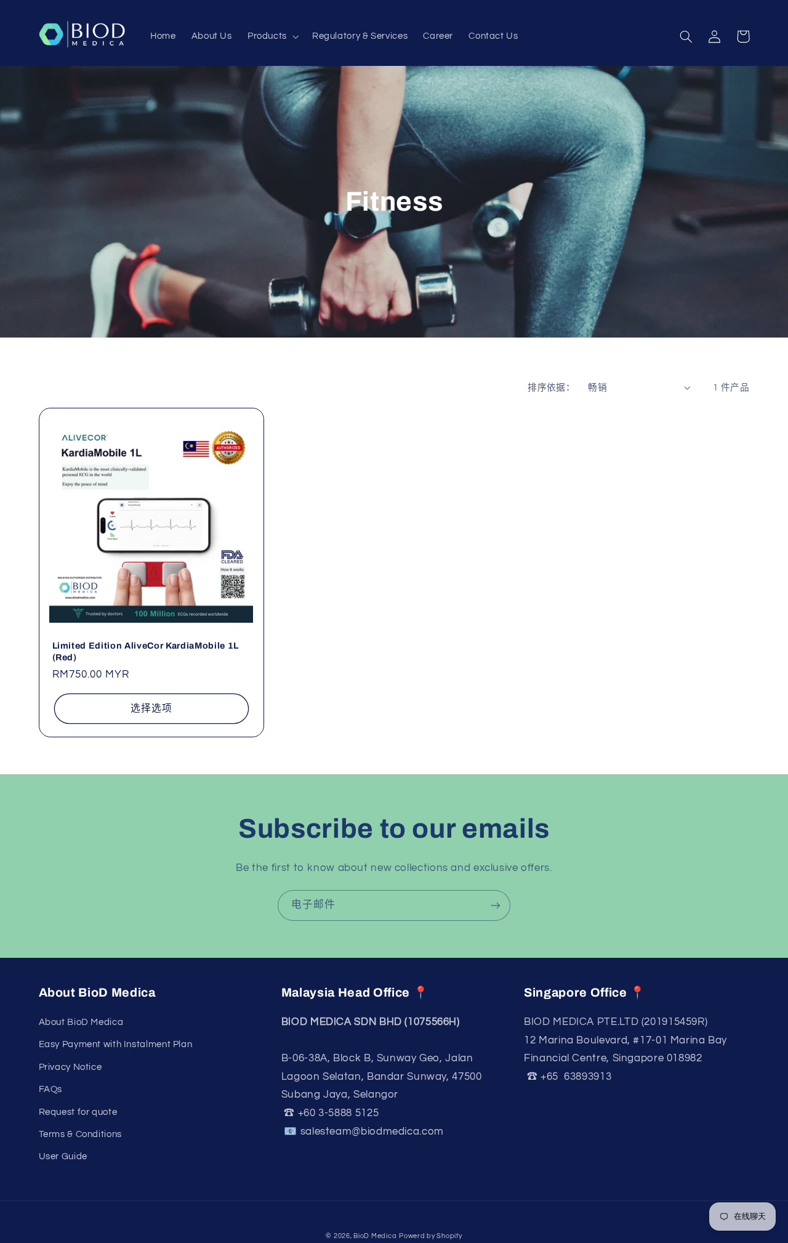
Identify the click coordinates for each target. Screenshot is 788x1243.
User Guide (63, 1156)
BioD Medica (374, 1236)
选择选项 (151, 708)
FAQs (51, 1089)
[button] (271, 37)
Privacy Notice (70, 1067)
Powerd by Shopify (430, 1236)
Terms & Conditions (80, 1134)
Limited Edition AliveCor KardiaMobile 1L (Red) (145, 651)
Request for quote (78, 1112)
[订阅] (495, 905)
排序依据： (551, 387)
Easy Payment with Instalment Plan (116, 1044)
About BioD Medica (81, 1022)
